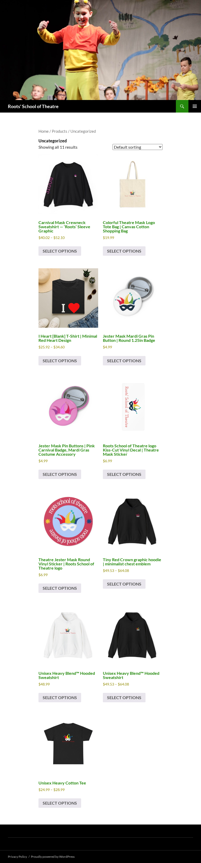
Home (43, 131)
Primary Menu (194, 106)
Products (59, 131)
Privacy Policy (17, 857)
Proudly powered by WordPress (53, 857)
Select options (60, 250)
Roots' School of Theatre (33, 106)
